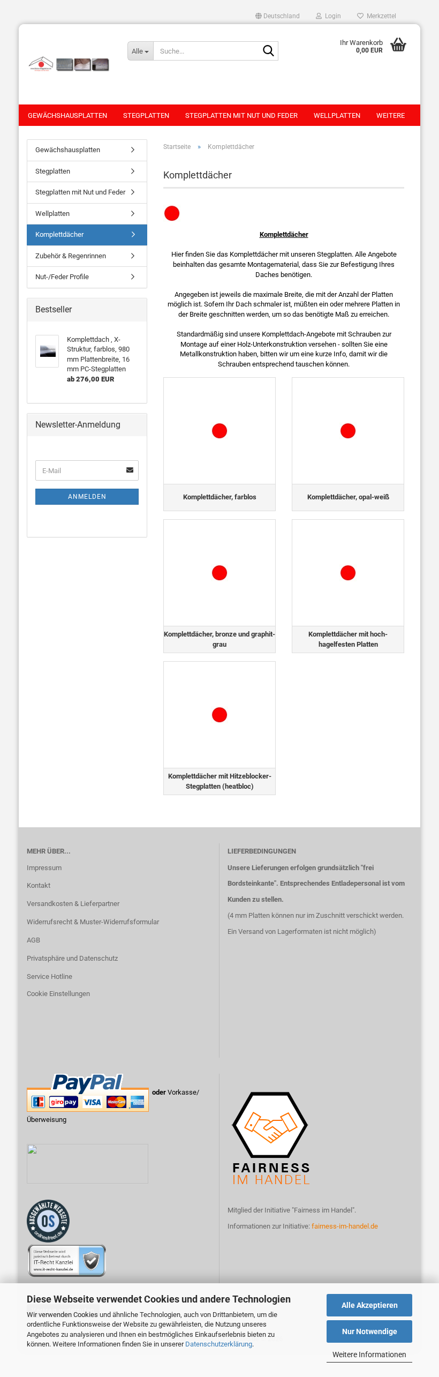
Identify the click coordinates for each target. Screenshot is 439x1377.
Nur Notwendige (369, 1331)
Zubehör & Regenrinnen (70, 256)
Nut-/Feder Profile (62, 277)
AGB (33, 940)
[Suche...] (268, 51)
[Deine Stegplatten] (69, 64)
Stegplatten (146, 115)
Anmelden (87, 496)
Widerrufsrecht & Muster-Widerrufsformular (93, 922)
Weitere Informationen (369, 1354)
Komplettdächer (59, 234)
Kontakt (38, 885)
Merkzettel (380, 16)
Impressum (44, 868)
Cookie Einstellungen (58, 994)
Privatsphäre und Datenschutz (72, 958)
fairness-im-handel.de (345, 1226)
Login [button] (331, 16)
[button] (277, 16)
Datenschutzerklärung (218, 1344)
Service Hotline (49, 976)
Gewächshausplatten (67, 115)
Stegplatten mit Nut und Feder (241, 115)
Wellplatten (337, 115)
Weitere (390, 115)
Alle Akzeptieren (370, 1305)
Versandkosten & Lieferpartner (73, 904)
